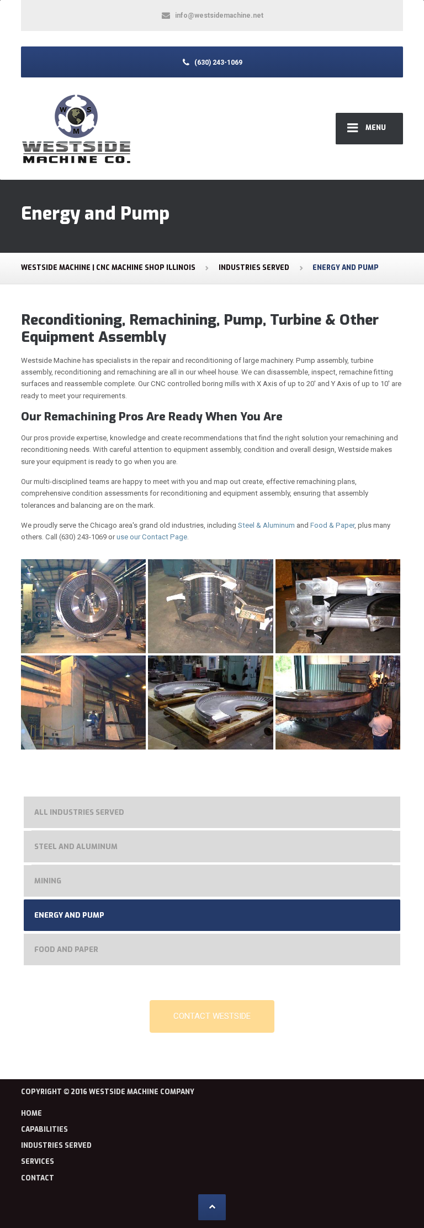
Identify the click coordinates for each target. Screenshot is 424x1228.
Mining (47, 881)
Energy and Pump (69, 915)
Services (37, 1161)
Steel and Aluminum (76, 846)
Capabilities (44, 1129)
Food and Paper (66, 949)
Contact (37, 1178)
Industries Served (56, 1145)
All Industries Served (79, 812)
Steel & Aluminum (265, 525)
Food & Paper (332, 525)
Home (31, 1113)
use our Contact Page (151, 537)
